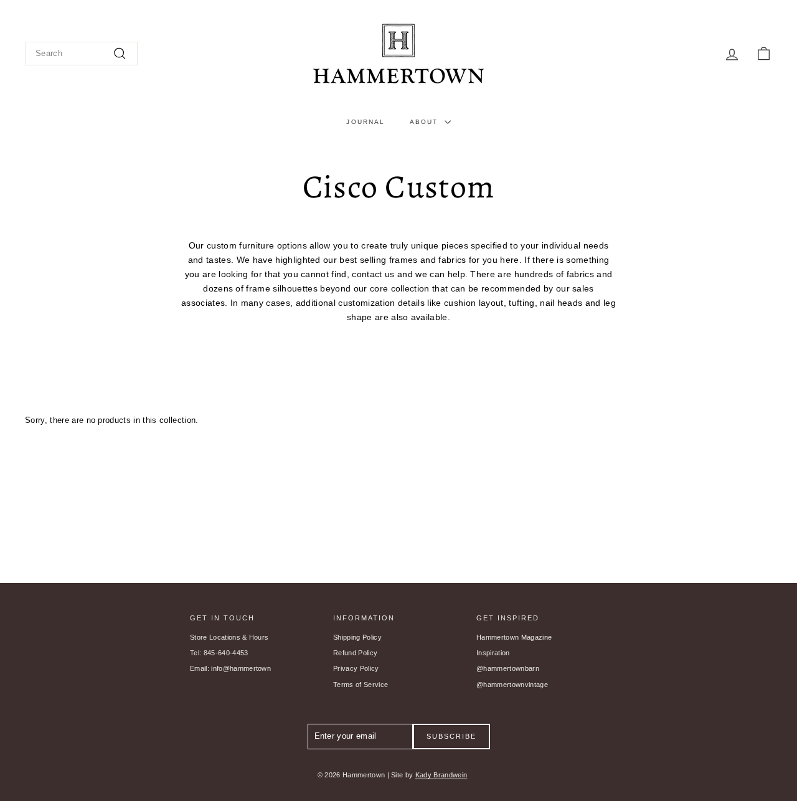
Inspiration (493, 652)
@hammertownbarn (507, 668)
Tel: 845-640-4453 (219, 652)
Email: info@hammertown (230, 668)
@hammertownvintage (512, 684)
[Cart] (764, 54)
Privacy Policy (356, 668)
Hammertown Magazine (514, 637)
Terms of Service (360, 684)
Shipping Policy (357, 637)
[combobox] (81, 54)
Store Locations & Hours (229, 637)
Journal (365, 121)
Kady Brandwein (441, 775)
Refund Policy (355, 652)
